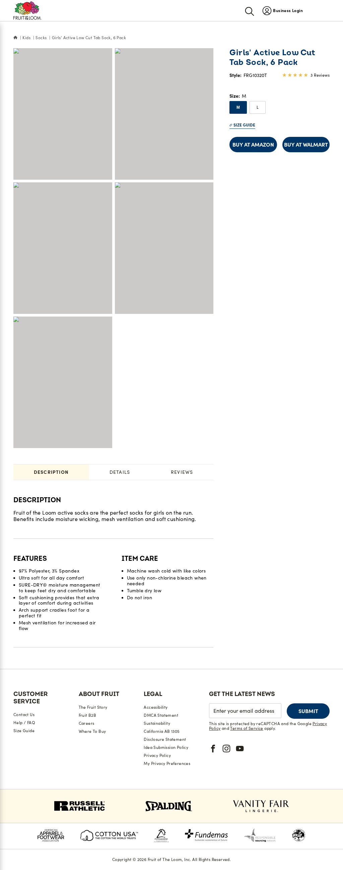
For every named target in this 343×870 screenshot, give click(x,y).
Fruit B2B (87, 715)
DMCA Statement (161, 715)
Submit (308, 711)
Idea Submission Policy (166, 747)
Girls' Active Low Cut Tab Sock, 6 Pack (89, 37)
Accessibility (155, 707)
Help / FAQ (24, 722)
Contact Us (24, 714)
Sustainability (157, 723)
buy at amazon (253, 144)
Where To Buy (92, 731)
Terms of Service (246, 728)
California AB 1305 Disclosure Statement (165, 735)
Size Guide (244, 124)
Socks (41, 37)
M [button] (238, 107)
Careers (86, 723)
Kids (26, 37)
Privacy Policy (157, 755)
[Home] (15, 37)
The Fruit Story (93, 707)
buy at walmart (306, 144)
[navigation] (282, 10)
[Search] (249, 11)
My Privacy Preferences (167, 763)
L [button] (258, 107)
